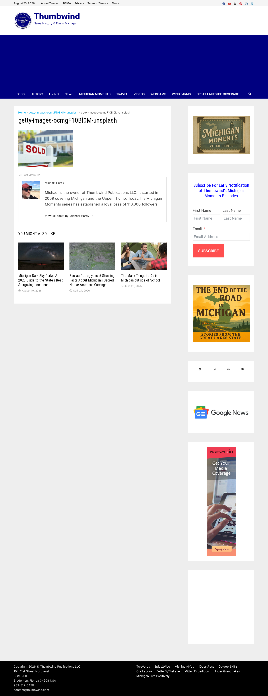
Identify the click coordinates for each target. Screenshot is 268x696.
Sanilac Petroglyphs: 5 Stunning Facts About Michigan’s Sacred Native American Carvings (91, 280)
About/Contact (50, 3)
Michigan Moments (94, 94)
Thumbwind (57, 16)
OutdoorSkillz (227, 666)
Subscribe (208, 251)
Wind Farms (181, 94)
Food (21, 94)
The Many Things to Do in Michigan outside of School (140, 277)
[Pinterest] (241, 3)
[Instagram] (247, 3)
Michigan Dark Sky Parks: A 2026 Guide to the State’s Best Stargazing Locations (40, 280)
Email (197, 229)
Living (54, 94)
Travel (122, 94)
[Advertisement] (134, 62)
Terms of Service (98, 3)
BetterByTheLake (168, 671)
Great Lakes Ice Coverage (218, 94)
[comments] (228, 369)
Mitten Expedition (197, 671)
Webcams (158, 94)
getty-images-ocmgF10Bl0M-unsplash (53, 112)
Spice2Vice (162, 666)
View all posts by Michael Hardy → (69, 216)
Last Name (232, 210)
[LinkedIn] (252, 3)
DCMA (67, 3)
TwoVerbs (143, 666)
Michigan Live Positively (153, 676)
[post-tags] (243, 369)
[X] (235, 3)
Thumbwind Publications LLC (60, 666)
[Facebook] (224, 3)
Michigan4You (184, 666)
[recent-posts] (214, 369)
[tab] (200, 369)
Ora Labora (144, 671)
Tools (115, 3)
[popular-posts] (200, 369)
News (69, 94)
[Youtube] (230, 3)
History (37, 94)
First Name (202, 210)
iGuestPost (206, 666)
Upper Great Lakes (227, 671)
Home (22, 112)
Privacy (79, 3)
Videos (139, 94)
